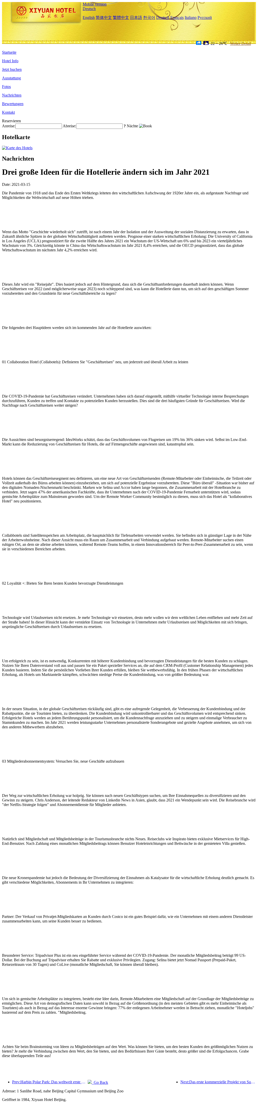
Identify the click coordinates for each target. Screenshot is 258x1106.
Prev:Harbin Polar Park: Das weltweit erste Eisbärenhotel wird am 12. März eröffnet (50, 1082)
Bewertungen (12, 104)
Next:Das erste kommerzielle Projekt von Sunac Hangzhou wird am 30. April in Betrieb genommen (218, 1082)
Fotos (6, 86)
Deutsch (89, 9)
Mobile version (95, 4)
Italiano (191, 17)
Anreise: (8, 126)
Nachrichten (11, 95)
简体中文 (104, 17)
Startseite (9, 52)
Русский (205, 17)
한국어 (149, 17)
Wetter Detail (240, 43)
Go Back (100, 1082)
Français (177, 17)
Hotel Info (10, 61)
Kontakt (8, 112)
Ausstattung (11, 78)
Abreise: (69, 126)
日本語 (136, 17)
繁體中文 (121, 17)
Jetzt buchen (12, 69)
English (89, 17)
